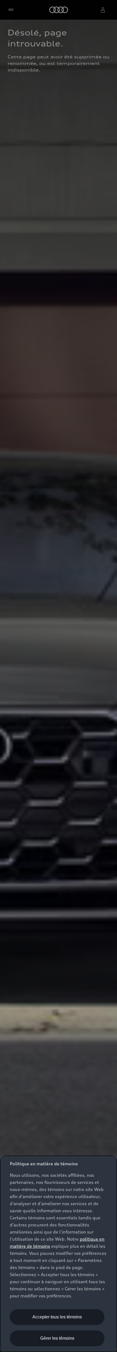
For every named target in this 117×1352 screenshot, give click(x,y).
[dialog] (58, 1254)
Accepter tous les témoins (57, 1317)
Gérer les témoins (57, 1338)
